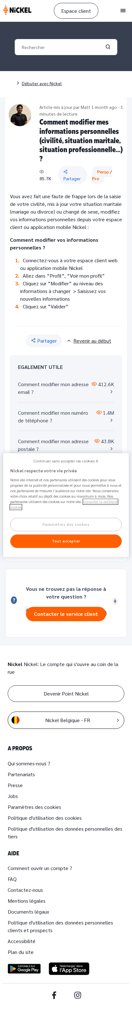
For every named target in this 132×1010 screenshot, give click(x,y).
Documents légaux (28, 911)
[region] (65, 505)
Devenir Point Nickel (66, 693)
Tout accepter (66, 541)
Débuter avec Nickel (42, 83)
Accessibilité (22, 941)
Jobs (13, 796)
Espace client (76, 10)
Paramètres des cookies (34, 806)
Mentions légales (26, 900)
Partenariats (21, 774)
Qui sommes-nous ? (29, 763)
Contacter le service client (66, 613)
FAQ (12, 879)
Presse (15, 785)
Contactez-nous (25, 889)
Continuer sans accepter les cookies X (66, 461)
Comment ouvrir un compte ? (40, 868)
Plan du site (21, 952)
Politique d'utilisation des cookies (45, 817)
